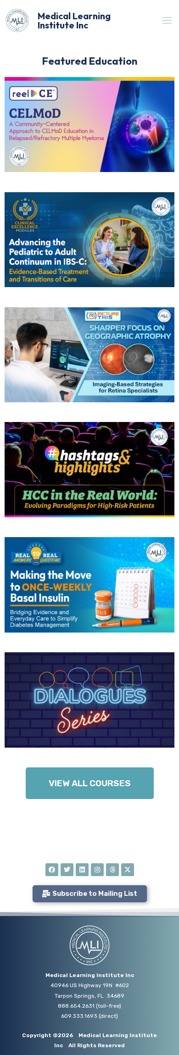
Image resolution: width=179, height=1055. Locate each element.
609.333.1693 (79, 1016)
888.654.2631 (76, 1006)
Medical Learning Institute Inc (74, 20)
